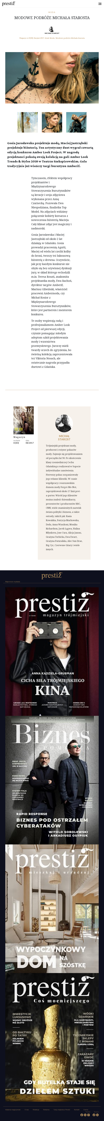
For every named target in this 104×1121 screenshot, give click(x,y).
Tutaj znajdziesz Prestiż (61, 1110)
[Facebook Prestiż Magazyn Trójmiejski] (82, 1115)
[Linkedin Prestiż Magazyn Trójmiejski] (85, 1115)
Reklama (46, 1110)
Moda (52, 12)
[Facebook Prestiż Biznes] (94, 1115)
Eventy (86, 1110)
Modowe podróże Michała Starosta (70, 38)
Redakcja (36, 1110)
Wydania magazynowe (13, 1110)
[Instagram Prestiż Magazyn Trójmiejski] (88, 1115)
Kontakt (76, 1110)
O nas (27, 1110)
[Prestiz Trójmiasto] (52, 575)
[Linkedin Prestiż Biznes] (97, 1115)
